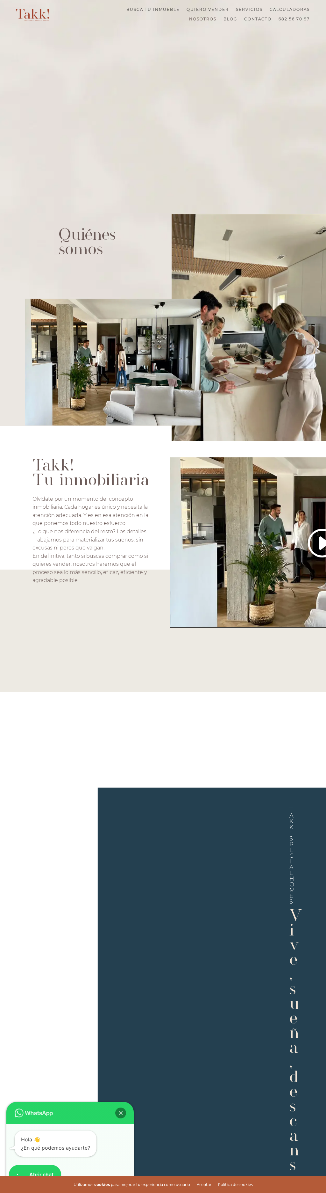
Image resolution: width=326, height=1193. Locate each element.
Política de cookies (235, 1184)
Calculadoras (290, 9)
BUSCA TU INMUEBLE (153, 9)
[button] (120, 1113)
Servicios (249, 9)
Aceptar (204, 1184)
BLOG (230, 19)
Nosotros (202, 19)
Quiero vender (208, 9)
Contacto (258, 19)
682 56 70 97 (294, 19)
